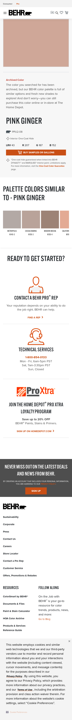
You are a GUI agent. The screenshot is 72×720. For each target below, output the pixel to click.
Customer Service (13, 568)
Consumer (7, 3)
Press (6, 531)
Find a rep (34, 317)
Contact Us (9, 539)
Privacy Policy (48, 484)
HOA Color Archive (13, 618)
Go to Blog (44, 619)
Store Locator (10, 553)
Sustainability (11, 517)
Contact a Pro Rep (13, 561)
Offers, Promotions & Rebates (20, 575)
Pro (17, 3)
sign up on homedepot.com (34, 431)
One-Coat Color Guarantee (51, 166)
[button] (16, 712)
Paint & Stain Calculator (16, 611)
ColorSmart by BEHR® (15, 596)
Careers (7, 546)
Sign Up (36, 491)
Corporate (8, 524)
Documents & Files (13, 604)
